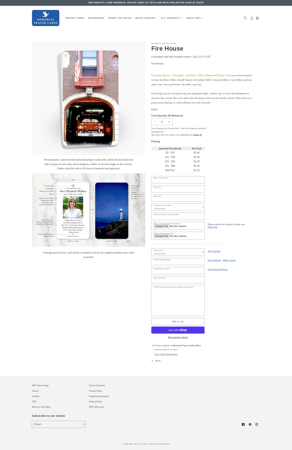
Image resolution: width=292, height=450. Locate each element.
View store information (166, 354)
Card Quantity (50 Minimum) (167, 115)
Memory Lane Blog (41, 407)
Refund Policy (95, 401)
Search (35, 391)
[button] (146, 18)
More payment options (178, 337)
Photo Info (212, 227)
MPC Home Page (40, 385)
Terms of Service (97, 385)
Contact (35, 396)
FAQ (34, 401)
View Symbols (214, 260)
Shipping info (157, 132)
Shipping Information (99, 396)
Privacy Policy (95, 391)
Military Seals (229, 260)
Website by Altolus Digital (159, 444)
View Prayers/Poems (218, 269)
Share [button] (158, 360)
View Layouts (214, 251)
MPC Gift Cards (96, 407)
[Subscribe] (83, 424)
